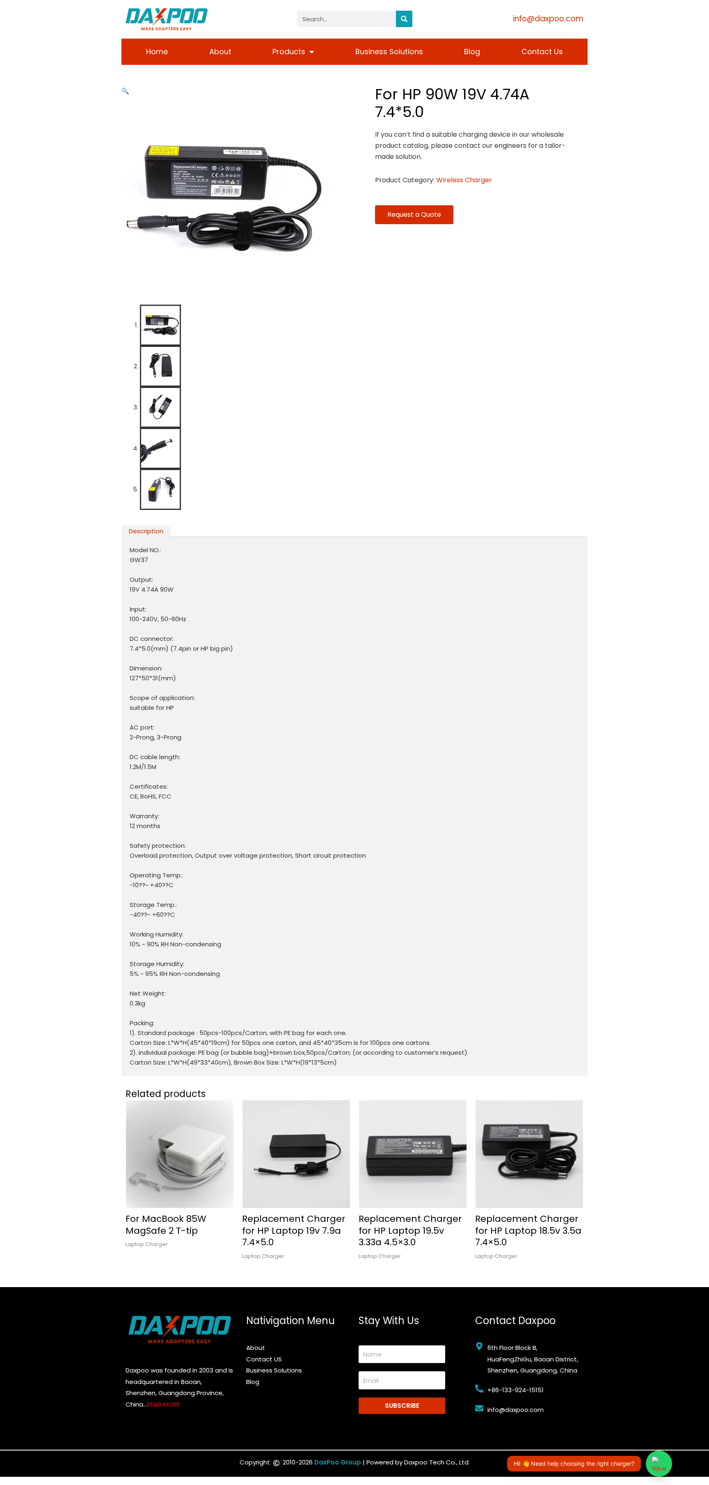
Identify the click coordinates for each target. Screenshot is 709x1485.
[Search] (404, 19)
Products (288, 51)
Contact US (264, 1359)
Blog (472, 51)
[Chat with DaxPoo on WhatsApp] (659, 1464)
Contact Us (542, 51)
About (220, 51)
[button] (125, 91)
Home (157, 51)
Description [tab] (146, 531)
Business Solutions (389, 51)
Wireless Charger (464, 180)
